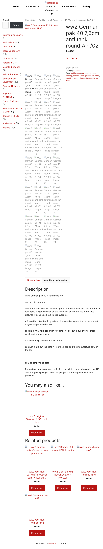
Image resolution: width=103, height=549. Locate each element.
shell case (81, 78)
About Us (31, 6)
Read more (36, 432)
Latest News (69, 6)
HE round (95, 76)
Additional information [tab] (56, 280)
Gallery (86, 6)
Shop (49, 6)
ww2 (68, 81)
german (88, 76)
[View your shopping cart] (51, 14)
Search (6, 20)
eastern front (78, 76)
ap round (85, 73)
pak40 (68, 78)
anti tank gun (76, 73)
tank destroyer (92, 78)
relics (74, 78)
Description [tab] (33, 280)
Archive (42, 20)
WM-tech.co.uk (54, 543)
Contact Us (51, 10)
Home (16, 6)
